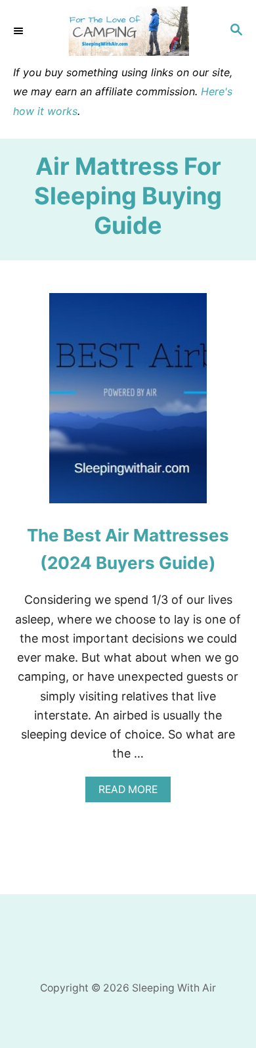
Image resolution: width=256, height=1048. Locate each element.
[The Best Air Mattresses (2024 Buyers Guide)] (128, 404)
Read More (132, 793)
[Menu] (19, 31)
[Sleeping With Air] (128, 31)
